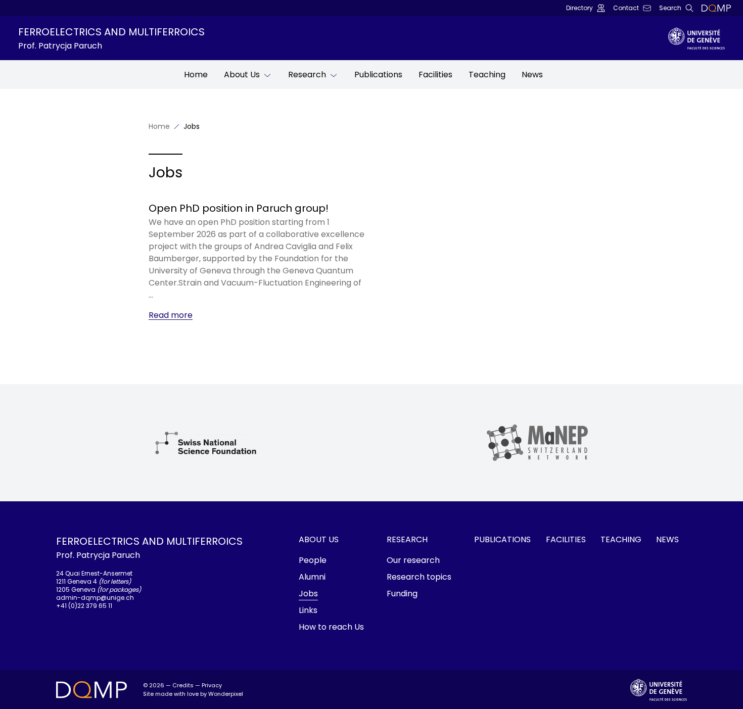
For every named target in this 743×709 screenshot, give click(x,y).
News (532, 74)
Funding (402, 593)
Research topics (419, 577)
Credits (183, 685)
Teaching (487, 74)
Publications (378, 74)
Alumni (312, 577)
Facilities (435, 74)
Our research (413, 560)
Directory (579, 8)
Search (670, 8)
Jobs (308, 593)
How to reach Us (331, 627)
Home (196, 74)
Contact (626, 8)
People (313, 560)
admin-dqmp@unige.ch (95, 597)
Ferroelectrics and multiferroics (111, 38)
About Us (242, 74)
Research (307, 74)
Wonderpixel (225, 694)
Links (308, 610)
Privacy (212, 685)
